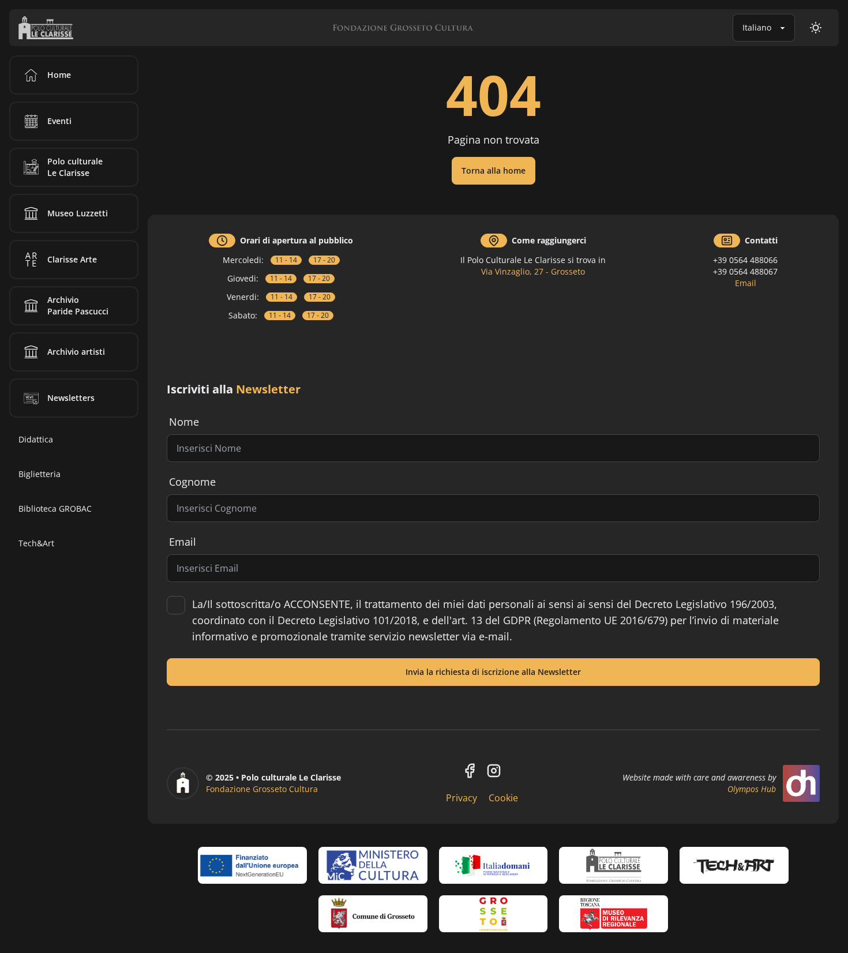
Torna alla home (493, 170)
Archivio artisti (76, 351)
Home (59, 74)
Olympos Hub (751, 788)
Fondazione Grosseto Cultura (262, 788)
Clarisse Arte (72, 259)
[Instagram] (493, 770)
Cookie (503, 797)
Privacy (461, 797)
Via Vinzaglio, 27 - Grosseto (533, 271)
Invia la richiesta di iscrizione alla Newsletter (493, 671)
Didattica (35, 439)
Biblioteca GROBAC (55, 508)
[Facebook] (469, 770)
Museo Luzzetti (77, 213)
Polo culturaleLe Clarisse (75, 167)
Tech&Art (36, 543)
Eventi (59, 120)
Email (745, 282)
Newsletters (71, 397)
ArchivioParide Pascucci (77, 305)
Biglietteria (39, 473)
